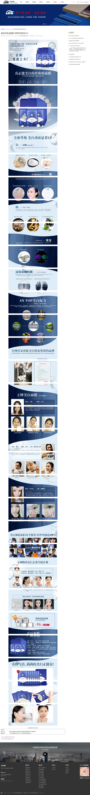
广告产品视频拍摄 (42, 780)
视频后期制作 (41, 787)
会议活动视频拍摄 (42, 782)
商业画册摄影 (41, 772)
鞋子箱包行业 (28, 772)
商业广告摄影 (41, 774)
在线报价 (55, 2)
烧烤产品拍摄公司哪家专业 (74, 35)
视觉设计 (41, 2)
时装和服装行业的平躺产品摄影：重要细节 (77, 61)
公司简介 (67, 767)
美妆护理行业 (28, 779)
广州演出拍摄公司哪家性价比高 (75, 56)
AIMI (7, 29)
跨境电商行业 (28, 774)
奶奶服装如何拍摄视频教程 (74, 40)
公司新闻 (53, 767)
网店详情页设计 (35, 727)
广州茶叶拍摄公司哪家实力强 (74, 45)
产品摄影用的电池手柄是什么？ (75, 59)
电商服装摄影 (41, 769)
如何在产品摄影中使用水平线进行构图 (76, 43)
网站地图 (41, 792)
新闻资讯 (48, 2)
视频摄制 (34, 2)
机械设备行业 (28, 770)
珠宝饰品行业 (28, 777)
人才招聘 (67, 769)
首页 (21, 2)
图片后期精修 (41, 785)
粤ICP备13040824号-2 (7, 792)
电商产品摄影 (41, 770)
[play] (45, 754)
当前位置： (3, 29)
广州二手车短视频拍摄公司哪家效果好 (76, 38)
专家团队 (67, 770)
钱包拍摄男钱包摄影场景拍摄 (74, 64)
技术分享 (53, 769)
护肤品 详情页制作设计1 (9, 738)
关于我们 (62, 2)
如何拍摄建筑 (71, 54)
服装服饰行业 (28, 767)
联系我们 (67, 772)
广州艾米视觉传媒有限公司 (23, 35)
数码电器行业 (28, 782)
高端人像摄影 (41, 775)
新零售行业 (27, 769)
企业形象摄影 (41, 777)
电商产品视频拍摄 (42, 779)
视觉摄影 (27, 2)
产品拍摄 (29, 727)
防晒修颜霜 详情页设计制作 (9, 737)
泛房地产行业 (28, 775)
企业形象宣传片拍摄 (42, 784)
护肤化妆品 (10, 29)
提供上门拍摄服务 (42, 767)
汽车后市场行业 (28, 780)
